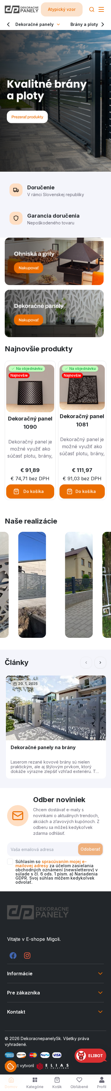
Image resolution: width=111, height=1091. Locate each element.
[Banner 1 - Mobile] (55, 261)
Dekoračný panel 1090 (30, 422)
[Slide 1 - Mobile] (55, 101)
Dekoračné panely (34, 24)
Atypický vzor (61, 9)
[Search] (92, 9)
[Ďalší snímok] (100, 662)
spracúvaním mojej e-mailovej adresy (51, 863)
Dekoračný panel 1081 (82, 420)
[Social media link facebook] (13, 955)
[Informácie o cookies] (11, 1066)
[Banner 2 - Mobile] (55, 313)
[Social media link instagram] (27, 955)
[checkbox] (10, 862)
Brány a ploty (84, 24)
